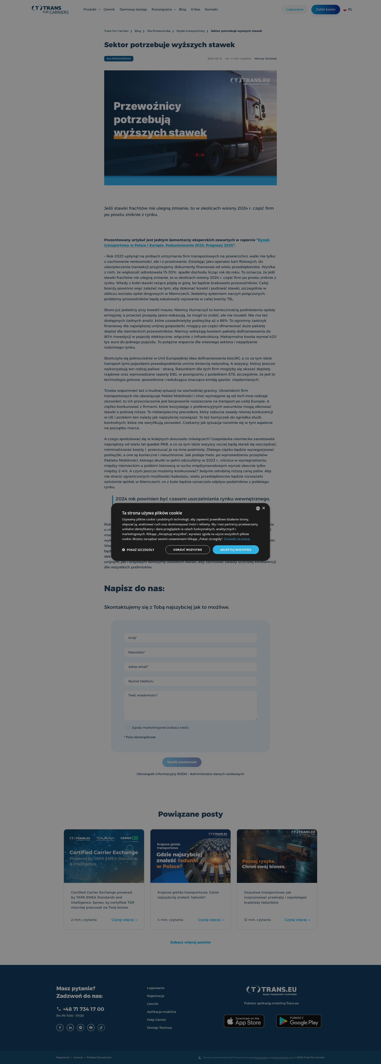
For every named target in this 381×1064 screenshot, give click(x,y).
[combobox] (258, 508)
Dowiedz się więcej (237, 539)
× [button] (263, 508)
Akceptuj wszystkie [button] (235, 549)
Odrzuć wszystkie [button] (187, 549)
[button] (138, 550)
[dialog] (190, 532)
